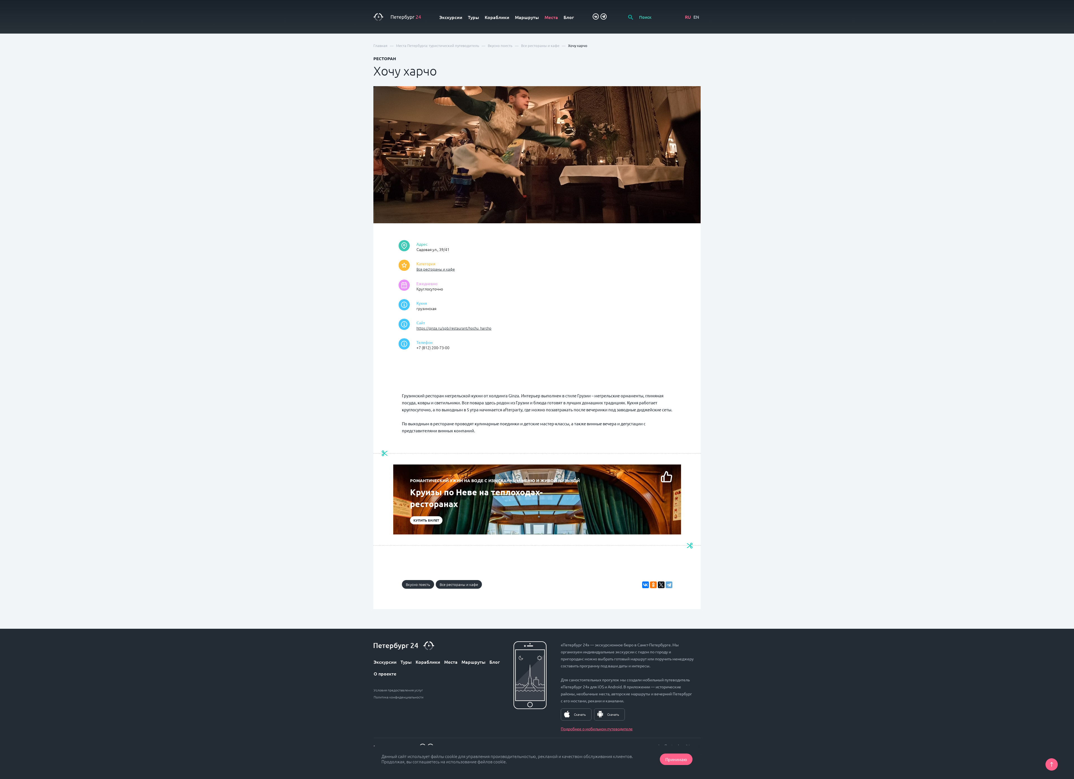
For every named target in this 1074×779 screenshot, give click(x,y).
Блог (569, 17)
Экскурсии (450, 17)
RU (688, 17)
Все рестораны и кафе (435, 269)
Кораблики (497, 17)
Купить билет (426, 520)
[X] (661, 584)
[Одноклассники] (653, 584)
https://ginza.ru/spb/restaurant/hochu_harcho (453, 328)
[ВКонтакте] (645, 584)
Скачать (580, 714)
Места (551, 17)
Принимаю (676, 759)
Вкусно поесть (418, 584)
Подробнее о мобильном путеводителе (597, 728)
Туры (473, 17)
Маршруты (527, 17)
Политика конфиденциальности (398, 697)
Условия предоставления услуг (398, 690)
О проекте (385, 673)
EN (696, 17)
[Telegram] (669, 584)
